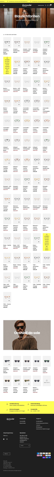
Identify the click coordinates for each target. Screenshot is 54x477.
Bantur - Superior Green (35, 90)
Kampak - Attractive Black (35, 168)
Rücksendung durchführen (42, 423)
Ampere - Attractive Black (6, 50)
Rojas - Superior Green (35, 246)
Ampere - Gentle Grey (16, 49)
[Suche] (46, 5)
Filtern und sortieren (10, 34)
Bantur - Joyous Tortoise (15, 109)
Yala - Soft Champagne (6, 285)
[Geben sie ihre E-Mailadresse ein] (28, 445)
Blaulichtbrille (23, 423)
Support (38, 418)
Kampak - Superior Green (25, 188)
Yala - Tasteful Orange (37, 285)
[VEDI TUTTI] (47, 381)
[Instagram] (7, 439)
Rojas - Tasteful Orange (5, 266)
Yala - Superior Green (25, 286)
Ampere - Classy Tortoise (25, 70)
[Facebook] (4, 439)
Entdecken (23, 418)
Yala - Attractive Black (35, 266)
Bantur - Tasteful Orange (45, 90)
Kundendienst (39, 421)
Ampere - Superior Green (45, 50)
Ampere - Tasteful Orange (15, 70)
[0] (50, 5)
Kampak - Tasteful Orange (35, 188)
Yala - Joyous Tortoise (7, 304)
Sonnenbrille (22, 421)
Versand (38, 425)
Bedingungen (39, 427)
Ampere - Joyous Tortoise (35, 70)
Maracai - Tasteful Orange (15, 227)
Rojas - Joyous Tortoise (25, 266)
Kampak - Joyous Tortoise (6, 207)
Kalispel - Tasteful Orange (5, 168)
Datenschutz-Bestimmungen (43, 429)
